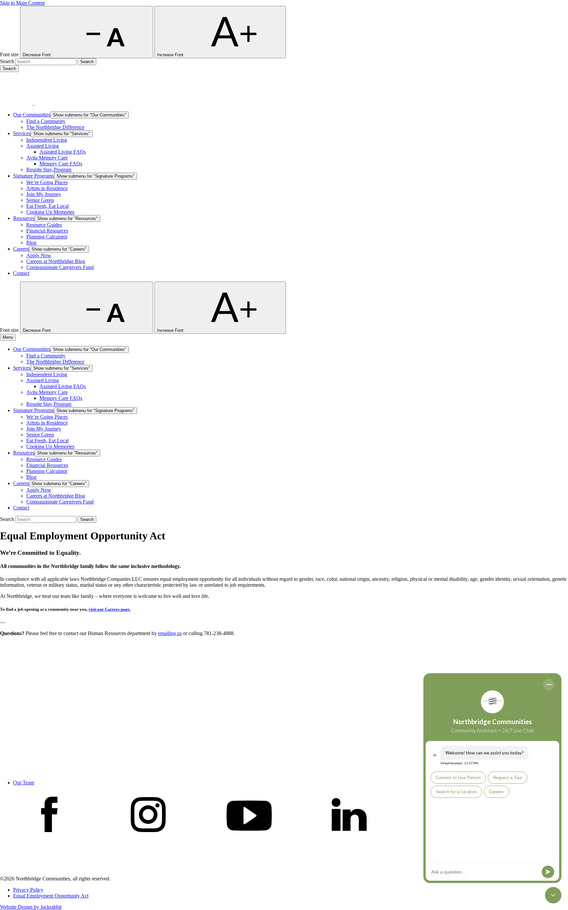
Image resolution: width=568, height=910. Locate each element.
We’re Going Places (47, 182)
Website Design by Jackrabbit (30, 907)
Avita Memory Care (47, 157)
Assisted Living (42, 146)
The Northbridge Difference (55, 127)
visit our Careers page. (109, 609)
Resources (24, 218)
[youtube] (249, 838)
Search (7, 61)
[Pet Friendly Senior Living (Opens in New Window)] (50, 872)
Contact (21, 273)
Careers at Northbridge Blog (55, 261)
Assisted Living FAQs (62, 152)
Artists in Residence (47, 188)
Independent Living (46, 140)
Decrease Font (37, 54)
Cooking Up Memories (50, 212)
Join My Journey (43, 194)
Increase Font (171, 54)
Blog (31, 242)
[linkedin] (349, 838)
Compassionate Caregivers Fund (60, 267)
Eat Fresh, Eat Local (47, 206)
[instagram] (149, 838)
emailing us (170, 633)
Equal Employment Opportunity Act (50, 895)
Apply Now (38, 255)
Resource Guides (44, 225)
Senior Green (40, 200)
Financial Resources (47, 231)
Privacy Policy (28, 890)
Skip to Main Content (22, 3)
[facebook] (49, 838)
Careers (21, 249)
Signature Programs (33, 176)
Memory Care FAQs (60, 163)
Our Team (23, 782)
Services (22, 133)
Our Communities (31, 114)
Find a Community (45, 121)
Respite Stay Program (48, 169)
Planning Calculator (46, 236)
